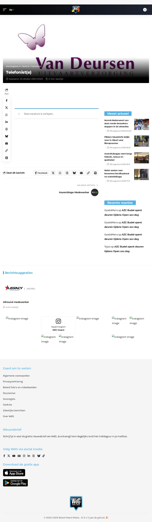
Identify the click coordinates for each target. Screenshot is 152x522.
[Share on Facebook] (6, 100)
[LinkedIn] (28, 456)
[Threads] (33, 456)
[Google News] (19, 456)
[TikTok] (43, 456)
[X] (9, 456)
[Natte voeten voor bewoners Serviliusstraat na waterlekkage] (141, 174)
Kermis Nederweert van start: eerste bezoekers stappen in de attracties (116, 123)
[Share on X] (6, 107)
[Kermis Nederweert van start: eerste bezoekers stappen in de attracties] (141, 124)
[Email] (6, 143)
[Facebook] (4, 456)
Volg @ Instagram (58, 328)
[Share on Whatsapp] (6, 114)
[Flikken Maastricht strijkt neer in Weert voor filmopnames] (141, 141)
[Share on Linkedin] (6, 122)
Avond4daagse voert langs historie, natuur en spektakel (118, 156)
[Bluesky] (39, 456)
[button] (5, 9)
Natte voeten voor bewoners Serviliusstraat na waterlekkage (116, 173)
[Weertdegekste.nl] (76, 9)
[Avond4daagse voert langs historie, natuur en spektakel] (141, 157)
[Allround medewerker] (20, 287)
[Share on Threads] (6, 129)
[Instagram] (24, 456)
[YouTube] (14, 456)
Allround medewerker (16, 302)
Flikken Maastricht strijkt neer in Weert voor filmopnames (116, 140)
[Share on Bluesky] (6, 136)
